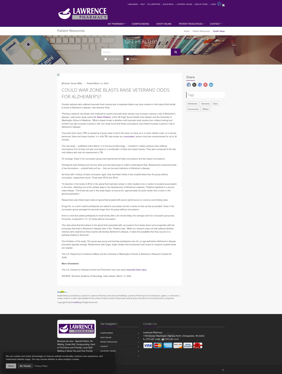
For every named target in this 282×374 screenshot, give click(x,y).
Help (143, 4)
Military (206, 109)
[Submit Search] (176, 52)
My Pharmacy (116, 23)
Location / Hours (184, 4)
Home (186, 31)
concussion (129, 136)
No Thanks (25, 366)
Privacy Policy (41, 366)
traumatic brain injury (136, 269)
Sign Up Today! (201, 4)
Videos (134, 58)
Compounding (140, 23)
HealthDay (76, 302)
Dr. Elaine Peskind (102, 117)
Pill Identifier (153, 4)
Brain (215, 103)
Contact (215, 23)
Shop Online (164, 23)
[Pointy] (223, 5)
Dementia (205, 103)
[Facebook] (219, 4)
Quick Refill (168, 4)
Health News (115, 58)
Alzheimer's (193, 103)
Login (213, 4)
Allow (11, 366)
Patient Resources (191, 23)
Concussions (193, 109)
